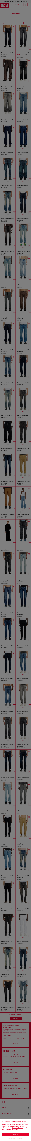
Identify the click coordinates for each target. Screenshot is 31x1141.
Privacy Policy (5, 1129)
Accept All (15, 1134)
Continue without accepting (15, 1138)
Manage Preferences (17, 1127)
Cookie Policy (14, 1129)
